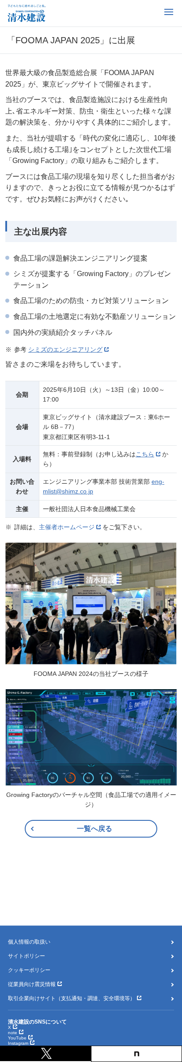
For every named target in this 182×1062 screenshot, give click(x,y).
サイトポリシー (26, 956)
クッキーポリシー (29, 970)
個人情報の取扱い (29, 942)
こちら (145, 454)
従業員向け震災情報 (32, 984)
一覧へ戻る (94, 828)
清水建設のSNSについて (37, 1022)
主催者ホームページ (67, 527)
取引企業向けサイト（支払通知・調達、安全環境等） (71, 998)
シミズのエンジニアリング (65, 349)
